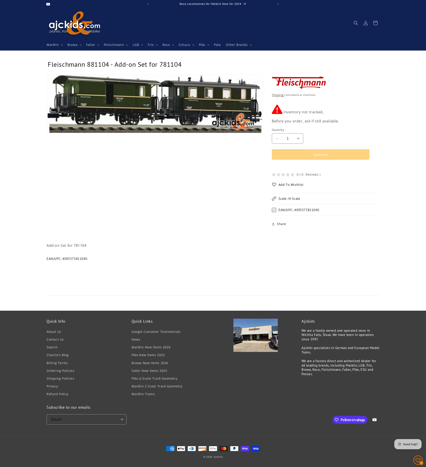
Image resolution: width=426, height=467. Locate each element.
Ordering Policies (60, 371)
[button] (54, 44)
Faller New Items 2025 (149, 371)
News (136, 339)
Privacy (52, 386)
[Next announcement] (278, 4)
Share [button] (281, 224)
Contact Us (55, 339)
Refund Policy (58, 394)
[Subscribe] (121, 419)
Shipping (278, 95)
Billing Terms (57, 363)
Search (52, 347)
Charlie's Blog (58, 355)
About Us (54, 332)
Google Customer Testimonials (156, 332)
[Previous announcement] (148, 4)
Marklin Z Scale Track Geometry (157, 386)
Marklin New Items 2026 (151, 347)
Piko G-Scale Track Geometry (154, 378)
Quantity (278, 130)
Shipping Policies (60, 378)
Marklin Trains (143, 394)
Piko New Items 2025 (148, 355)
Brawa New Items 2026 (150, 363)
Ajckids (218, 456)
